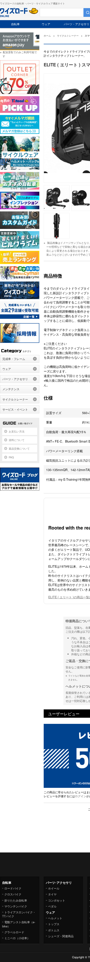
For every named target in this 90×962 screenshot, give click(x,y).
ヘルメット (55, 918)
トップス (53, 924)
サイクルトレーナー (15, 399)
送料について (16, 440)
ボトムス (53, 930)
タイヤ (52, 894)
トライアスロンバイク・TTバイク (19, 914)
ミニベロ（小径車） (17, 938)
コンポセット (56, 900)
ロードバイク (12, 888)
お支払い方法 (16, 431)
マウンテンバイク (15, 906)
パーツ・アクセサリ (15, 379)
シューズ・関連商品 (61, 936)
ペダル (52, 906)
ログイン (80, 796)
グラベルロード (14, 932)
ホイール (53, 888)
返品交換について (19, 448)
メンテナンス (10, 389)
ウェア (46, 24)
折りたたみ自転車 (15, 900)
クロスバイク (12, 894)
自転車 (15, 24)
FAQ (11, 457)
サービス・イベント (15, 409)
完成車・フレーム (13, 359)
